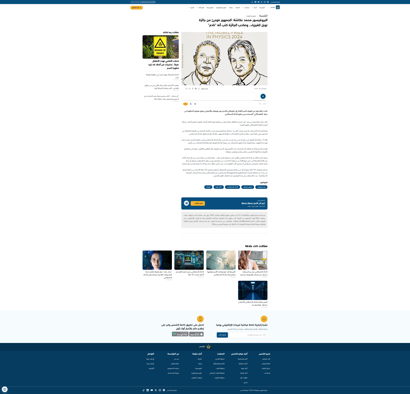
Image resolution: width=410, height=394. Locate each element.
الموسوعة (210, 7)
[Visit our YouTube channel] (258, 2)
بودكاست (267, 373)
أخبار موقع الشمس (239, 353)
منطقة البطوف (220, 378)
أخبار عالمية (243, 373)
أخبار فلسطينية (242, 359)
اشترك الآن (222, 335)
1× (185, 104)
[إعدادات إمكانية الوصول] (4, 389)
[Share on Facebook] (196, 89)
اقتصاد (237, 7)
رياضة (231, 7)
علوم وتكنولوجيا (221, 7)
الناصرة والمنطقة (219, 364)
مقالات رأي (243, 378)
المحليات (221, 353)
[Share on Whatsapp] (187, 89)
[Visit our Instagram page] (265, 2)
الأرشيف (151, 368)
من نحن (176, 359)
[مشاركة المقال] (199, 89)
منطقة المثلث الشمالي (217, 373)
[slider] (224, 100)
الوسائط (201, 7)
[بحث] (154, 2)
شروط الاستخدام (173, 373)
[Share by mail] (190, 89)
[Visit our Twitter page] (261, 2)
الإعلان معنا (150, 359)
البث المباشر (135, 8)
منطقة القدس (220, 359)
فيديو (245, 382)
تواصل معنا (150, 364)
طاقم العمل (175, 364)
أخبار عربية (244, 368)
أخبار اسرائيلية (243, 364)
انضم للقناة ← (198, 203)
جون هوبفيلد (261, 187)
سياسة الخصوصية (173, 368)
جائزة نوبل (218, 187)
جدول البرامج (266, 368)
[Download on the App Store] (196, 334)
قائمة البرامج (266, 364)
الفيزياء (208, 187)
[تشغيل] (263, 96)
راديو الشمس (264, 353)
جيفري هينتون (247, 187)
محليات (247, 7)
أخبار (255, 7)
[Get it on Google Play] (180, 334)
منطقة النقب (220, 368)
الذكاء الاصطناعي (232, 187)
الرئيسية (262, 7)
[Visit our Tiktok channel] (252, 2)
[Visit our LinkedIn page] (255, 2)
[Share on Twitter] (193, 89)
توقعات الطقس (196, 378)
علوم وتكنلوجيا (251, 16)
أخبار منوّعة (197, 353)
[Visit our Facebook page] (268, 2)
